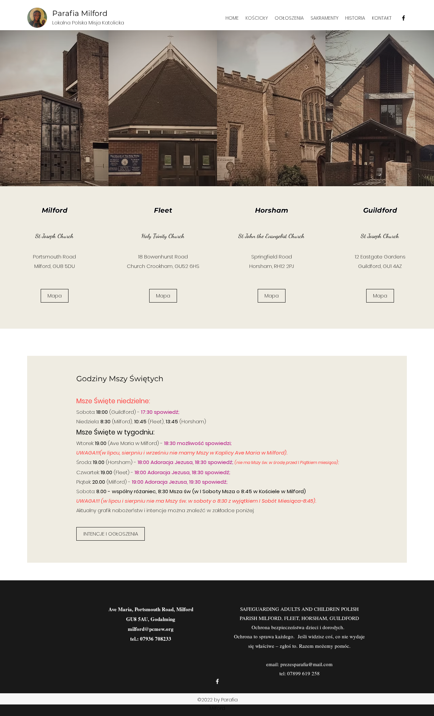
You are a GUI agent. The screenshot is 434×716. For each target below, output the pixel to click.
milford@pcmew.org (151, 629)
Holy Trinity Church (162, 235)
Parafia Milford (79, 13)
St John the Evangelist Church (271, 235)
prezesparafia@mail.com (306, 664)
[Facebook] (403, 18)
